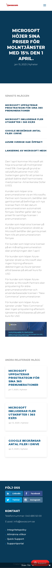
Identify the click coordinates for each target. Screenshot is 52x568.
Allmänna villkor (16, 534)
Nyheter (33, 64)
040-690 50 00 (33, 516)
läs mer (9, 367)
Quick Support (15, 539)
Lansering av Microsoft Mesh (26, 150)
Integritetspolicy (16, 529)
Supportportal (15, 543)
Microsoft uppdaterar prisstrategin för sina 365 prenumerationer (24, 108)
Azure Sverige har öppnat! (24, 142)
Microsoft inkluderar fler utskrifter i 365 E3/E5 (24, 120)
